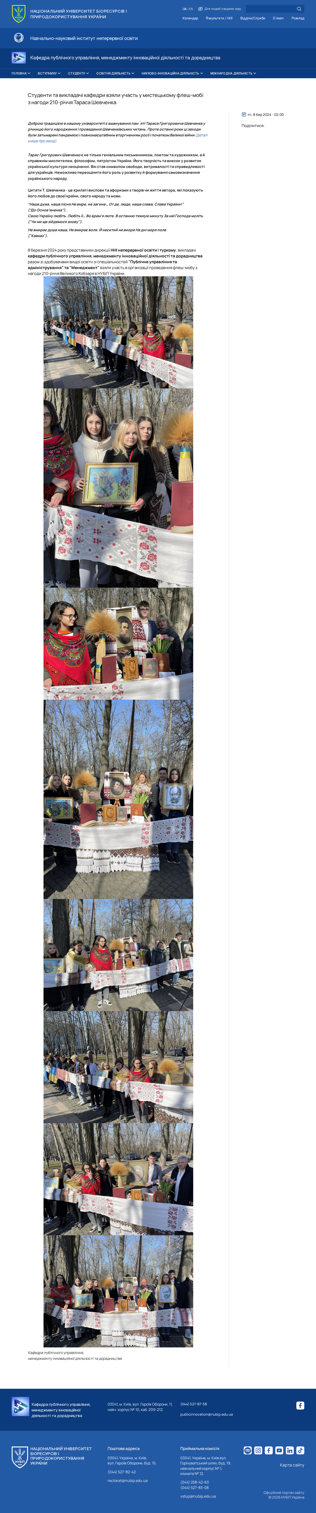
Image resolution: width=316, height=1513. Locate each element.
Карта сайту (292, 1465)
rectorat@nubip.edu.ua (128, 1480)
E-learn (278, 18)
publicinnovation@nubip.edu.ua (206, 1414)
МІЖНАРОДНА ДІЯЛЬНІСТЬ (231, 73)
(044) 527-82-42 (122, 1471)
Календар (190, 18)
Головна (19, 73)
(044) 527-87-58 (193, 1404)
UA (185, 9)
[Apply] (299, 9)
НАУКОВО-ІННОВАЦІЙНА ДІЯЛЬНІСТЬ (170, 73)
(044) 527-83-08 (194, 1487)
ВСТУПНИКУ (47, 73)
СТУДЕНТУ (76, 73)
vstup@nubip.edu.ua (198, 1496)
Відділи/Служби (252, 18)
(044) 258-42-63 (194, 1482)
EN (191, 9)
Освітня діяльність (113, 73)
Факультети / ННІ (219, 18)
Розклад (298, 18)
